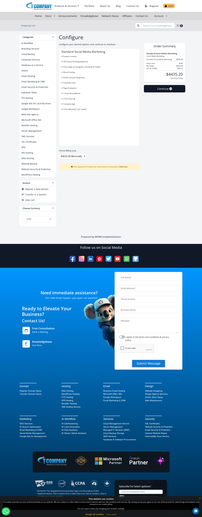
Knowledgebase (90, 16)
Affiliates (127, 16)
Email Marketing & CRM (33, 81)
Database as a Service (32, 65)
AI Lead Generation (71, 427)
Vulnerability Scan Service (157, 436)
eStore (24, 70)
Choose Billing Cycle (67, 150)
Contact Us (132, 5)
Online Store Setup (154, 397)
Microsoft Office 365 (31, 119)
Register (154, 5)
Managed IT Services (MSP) (116, 430)
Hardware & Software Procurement (119, 439)
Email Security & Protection (34, 87)
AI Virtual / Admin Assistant (74, 433)
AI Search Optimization (30, 427)
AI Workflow (27, 43)
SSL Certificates (29, 141)
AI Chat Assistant (69, 430)
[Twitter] (108, 259)
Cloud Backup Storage (113, 433)
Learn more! (111, 514)
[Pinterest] (99, 259)
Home (38, 16)
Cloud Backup (28, 54)
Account (159, 16)
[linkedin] (90, 259)
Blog (118, 5)
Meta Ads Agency (29, 114)
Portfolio (89, 5)
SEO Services (26, 423)
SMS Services (27, 136)
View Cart (29, 200)
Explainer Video (29, 92)
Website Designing (154, 391)
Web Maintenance (153, 400)
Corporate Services (30, 59)
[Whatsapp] (126, 259)
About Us (105, 5)
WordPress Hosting (30, 174)
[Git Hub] (135, 259)
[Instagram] (81, 259)
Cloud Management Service (116, 423)
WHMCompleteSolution (108, 236)
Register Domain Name (31, 391)
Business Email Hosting (114, 391)
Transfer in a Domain (35, 194)
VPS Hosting (27, 152)
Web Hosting (27, 158)
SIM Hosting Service (71, 407)
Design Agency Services (156, 394)
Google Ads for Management (33, 436)
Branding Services (30, 48)
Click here (123, 166)
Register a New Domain (36, 189)
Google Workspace (30, 109)
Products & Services (66, 5)
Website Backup (29, 163)
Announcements (68, 16)
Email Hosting (28, 76)
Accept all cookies (94, 514)
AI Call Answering (70, 423)
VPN (23, 147)
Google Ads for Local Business (36, 103)
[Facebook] (72, 259)
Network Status (110, 16)
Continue (163, 88)
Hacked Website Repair (156, 433)
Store (48, 16)
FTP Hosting (27, 98)
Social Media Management (32, 433)
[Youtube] (117, 259)
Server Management (31, 130)
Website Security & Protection (36, 169)
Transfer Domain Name (31, 394)
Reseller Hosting (29, 125)
